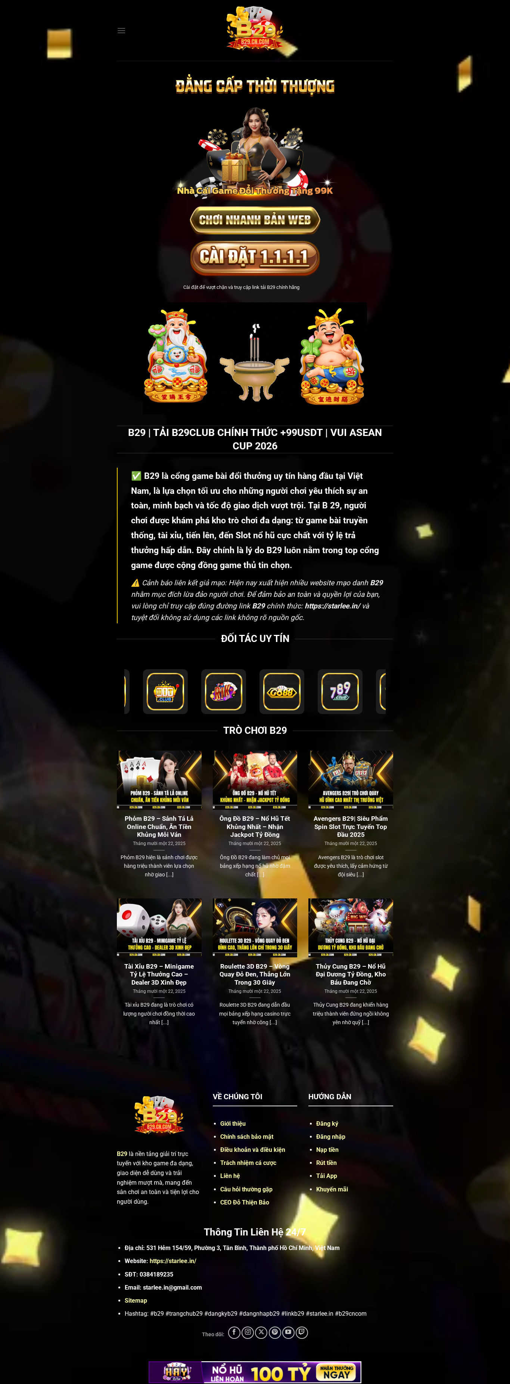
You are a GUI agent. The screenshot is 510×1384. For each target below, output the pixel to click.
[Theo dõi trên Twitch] (302, 1333)
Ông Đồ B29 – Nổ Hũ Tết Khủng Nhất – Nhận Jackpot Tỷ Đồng (255, 826)
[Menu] (121, 30)
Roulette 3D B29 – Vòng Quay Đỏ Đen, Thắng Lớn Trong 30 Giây (255, 974)
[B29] (255, 30)
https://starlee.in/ (173, 1261)
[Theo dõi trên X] (261, 1333)
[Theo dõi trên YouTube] (288, 1333)
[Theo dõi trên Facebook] (234, 1333)
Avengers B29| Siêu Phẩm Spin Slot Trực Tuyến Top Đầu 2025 (351, 826)
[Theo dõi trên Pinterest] (275, 1333)
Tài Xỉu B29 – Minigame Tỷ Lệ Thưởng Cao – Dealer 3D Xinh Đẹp (159, 974)
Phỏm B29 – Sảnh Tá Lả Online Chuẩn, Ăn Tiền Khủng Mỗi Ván (159, 826)
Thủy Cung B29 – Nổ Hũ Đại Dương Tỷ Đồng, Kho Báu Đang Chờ (351, 974)
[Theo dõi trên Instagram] (248, 1333)
